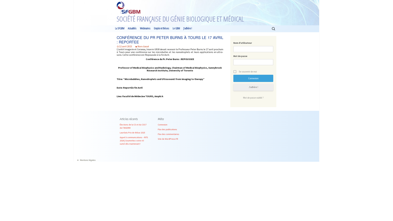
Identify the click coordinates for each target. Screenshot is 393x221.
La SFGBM (119, 28)
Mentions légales (88, 160)
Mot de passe (240, 56)
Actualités (132, 28)
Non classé (143, 46)
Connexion (162, 124)
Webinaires (145, 28)
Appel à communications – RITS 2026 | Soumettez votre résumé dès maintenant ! (134, 140)
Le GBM (176, 28)
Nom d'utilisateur (242, 42)
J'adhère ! (253, 87)
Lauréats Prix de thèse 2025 (132, 132)
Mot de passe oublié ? (253, 97)
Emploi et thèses (161, 28)
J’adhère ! (187, 28)
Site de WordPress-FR (168, 139)
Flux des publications (167, 129)
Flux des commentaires (168, 134)
